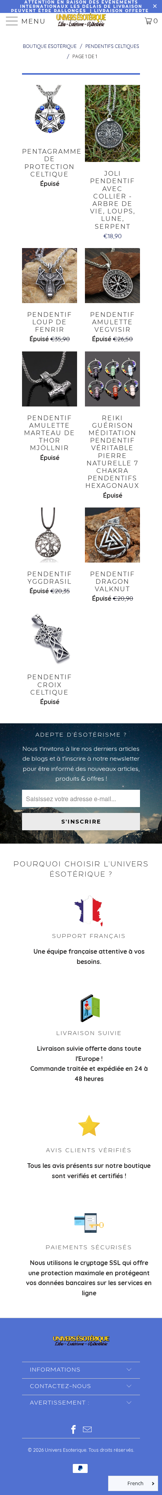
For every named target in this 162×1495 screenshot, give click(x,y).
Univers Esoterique (66, 1450)
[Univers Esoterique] (81, 21)
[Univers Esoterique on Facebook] (74, 1430)
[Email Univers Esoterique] (88, 1430)
